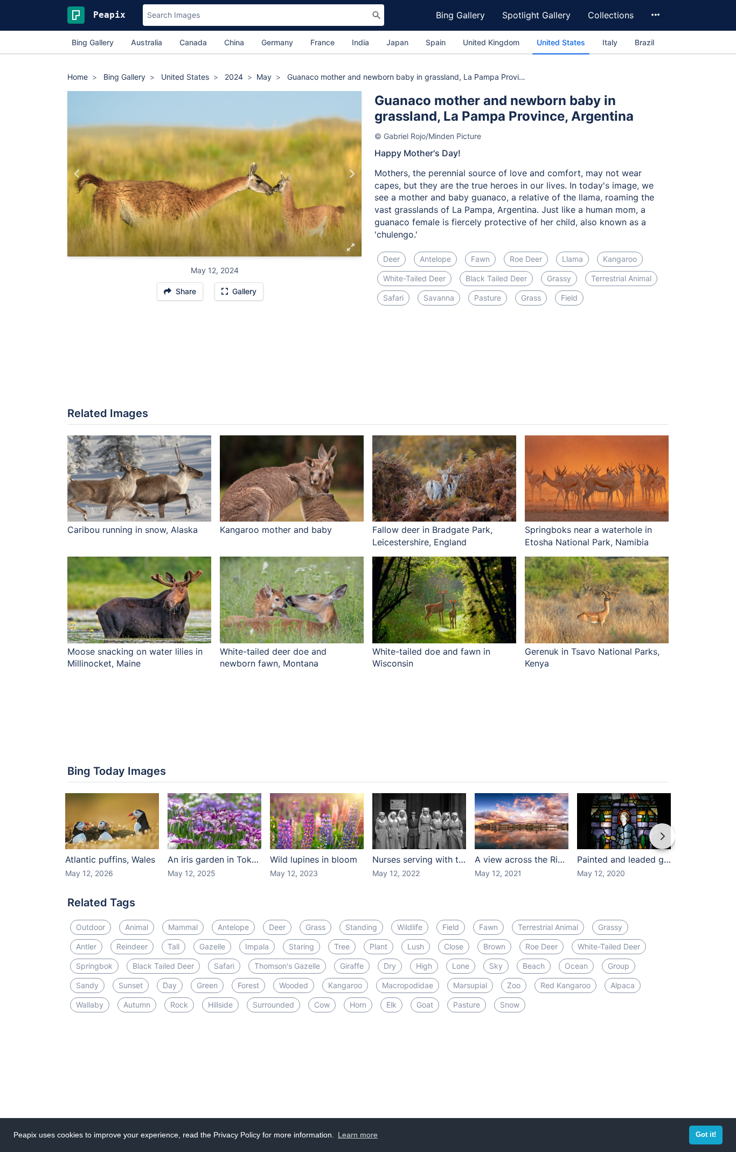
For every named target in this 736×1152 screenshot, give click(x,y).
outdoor (90, 927)
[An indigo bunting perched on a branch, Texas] (77, 174)
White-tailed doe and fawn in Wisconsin (431, 657)
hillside (220, 1004)
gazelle (212, 946)
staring (301, 946)
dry (390, 965)
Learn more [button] (358, 1134)
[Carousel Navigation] (368, 843)
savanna (438, 297)
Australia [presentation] (146, 42)
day (170, 985)
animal (136, 927)
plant (378, 946)
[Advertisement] (368, 362)
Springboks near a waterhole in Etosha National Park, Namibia (588, 535)
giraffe (352, 965)
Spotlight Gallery (536, 15)
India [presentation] (360, 42)
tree (342, 946)
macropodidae (407, 985)
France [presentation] (322, 42)
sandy (87, 985)
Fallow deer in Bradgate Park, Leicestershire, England (432, 535)
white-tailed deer (414, 278)
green (207, 985)
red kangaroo (565, 985)
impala (257, 946)
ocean (576, 965)
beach (534, 965)
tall (173, 946)
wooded (293, 985)
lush (415, 946)
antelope (435, 258)
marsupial (470, 985)
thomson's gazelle (287, 965)
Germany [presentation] (277, 42)
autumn (136, 1004)
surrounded (273, 1004)
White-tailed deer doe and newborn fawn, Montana (273, 657)
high (424, 965)
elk (391, 1004)
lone (460, 965)
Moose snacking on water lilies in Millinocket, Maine (135, 657)
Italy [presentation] (609, 42)
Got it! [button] (706, 1135)
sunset (131, 985)
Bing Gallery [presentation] (93, 42)
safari (393, 297)
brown (494, 946)
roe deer (526, 258)
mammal (183, 927)
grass (531, 297)
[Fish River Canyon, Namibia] (352, 174)
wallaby (89, 1004)
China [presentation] (234, 42)
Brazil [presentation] (644, 42)
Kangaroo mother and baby (276, 529)
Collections (611, 15)
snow (509, 1004)
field (569, 297)
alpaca (622, 985)
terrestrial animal (621, 278)
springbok (94, 965)
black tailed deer (496, 278)
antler (86, 946)
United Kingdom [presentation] (491, 42)
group (618, 965)
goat (424, 1004)
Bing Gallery (460, 15)
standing (361, 927)
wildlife (409, 927)
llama (572, 258)
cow (322, 1004)
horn (358, 1004)
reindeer (132, 946)
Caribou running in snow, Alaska (132, 529)
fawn (480, 258)
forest (248, 985)
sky (496, 965)
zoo (513, 985)
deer (391, 258)
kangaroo (620, 258)
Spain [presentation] (436, 42)
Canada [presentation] (193, 42)
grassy (559, 278)
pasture (487, 297)
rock (179, 1004)
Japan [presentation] (397, 42)
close (453, 946)
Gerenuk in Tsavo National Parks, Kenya (592, 657)
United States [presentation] (561, 42)
